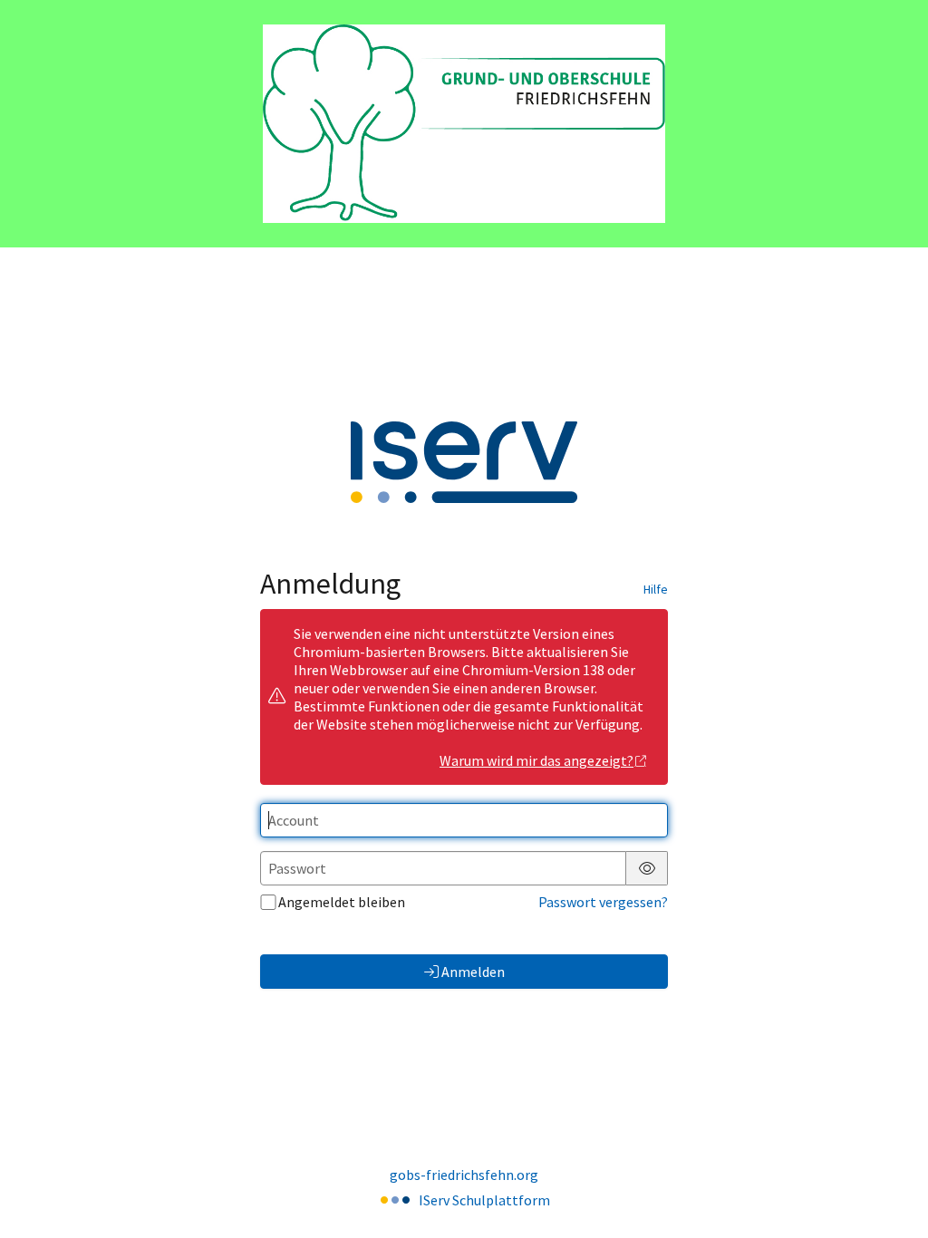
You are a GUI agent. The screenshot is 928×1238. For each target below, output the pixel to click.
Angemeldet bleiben (341, 902)
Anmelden (473, 971)
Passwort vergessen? (603, 902)
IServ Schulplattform (484, 1200)
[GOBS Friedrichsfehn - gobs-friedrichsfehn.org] (464, 123)
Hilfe (655, 589)
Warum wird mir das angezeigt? (536, 760)
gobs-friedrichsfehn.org (464, 1174)
